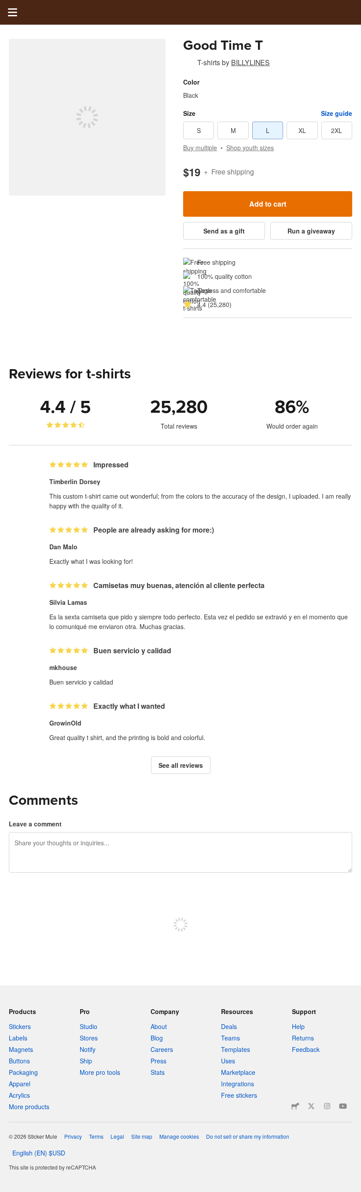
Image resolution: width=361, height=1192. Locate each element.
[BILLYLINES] (188, 64)
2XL (336, 130)
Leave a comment (35, 823)
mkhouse (63, 667)
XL (302, 130)
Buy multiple (200, 147)
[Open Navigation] (12, 12)
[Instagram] (327, 1106)
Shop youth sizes (250, 147)
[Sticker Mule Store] (295, 1106)
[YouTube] (342, 1106)
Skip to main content (6, 6)
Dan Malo (63, 546)
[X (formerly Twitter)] (311, 1106)
